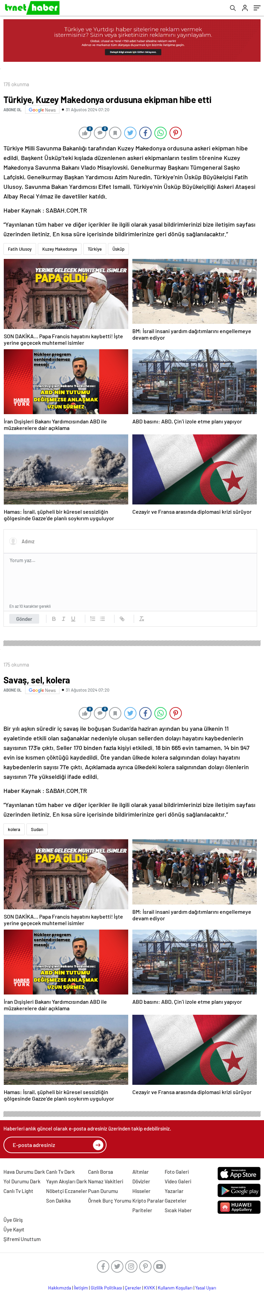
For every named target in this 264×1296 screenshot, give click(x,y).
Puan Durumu (103, 1191)
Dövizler (141, 1181)
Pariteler (142, 1210)
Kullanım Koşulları (175, 1288)
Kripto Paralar (148, 1200)
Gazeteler (176, 1200)
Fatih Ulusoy (20, 249)
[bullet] (102, 619)
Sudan (37, 829)
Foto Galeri (177, 1172)
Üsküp (118, 249)
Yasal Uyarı (205, 1288)
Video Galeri (178, 1181)
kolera (14, 829)
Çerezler (133, 1288)
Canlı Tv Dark (60, 1172)
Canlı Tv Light (18, 1191)
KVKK (149, 1288)
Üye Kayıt (13, 1229)
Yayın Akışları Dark (66, 1181)
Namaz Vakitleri (105, 1181)
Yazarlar (174, 1191)
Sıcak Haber (178, 1210)
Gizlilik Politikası (106, 1288)
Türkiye (95, 249)
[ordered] (93, 619)
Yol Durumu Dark (22, 1181)
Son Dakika (58, 1200)
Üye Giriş (13, 1220)
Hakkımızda (59, 1288)
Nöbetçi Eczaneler (66, 1191)
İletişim (81, 1288)
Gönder (24, 619)
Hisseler (141, 1191)
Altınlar (140, 1172)
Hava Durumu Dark (24, 1172)
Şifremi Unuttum (22, 1239)
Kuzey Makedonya (59, 249)
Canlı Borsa (100, 1172)
